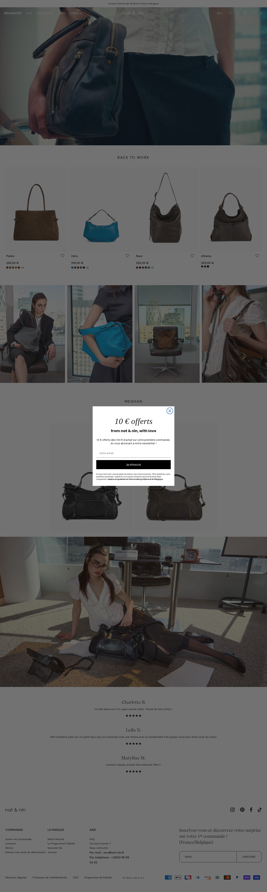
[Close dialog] (170, 411)
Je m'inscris (133, 465)
